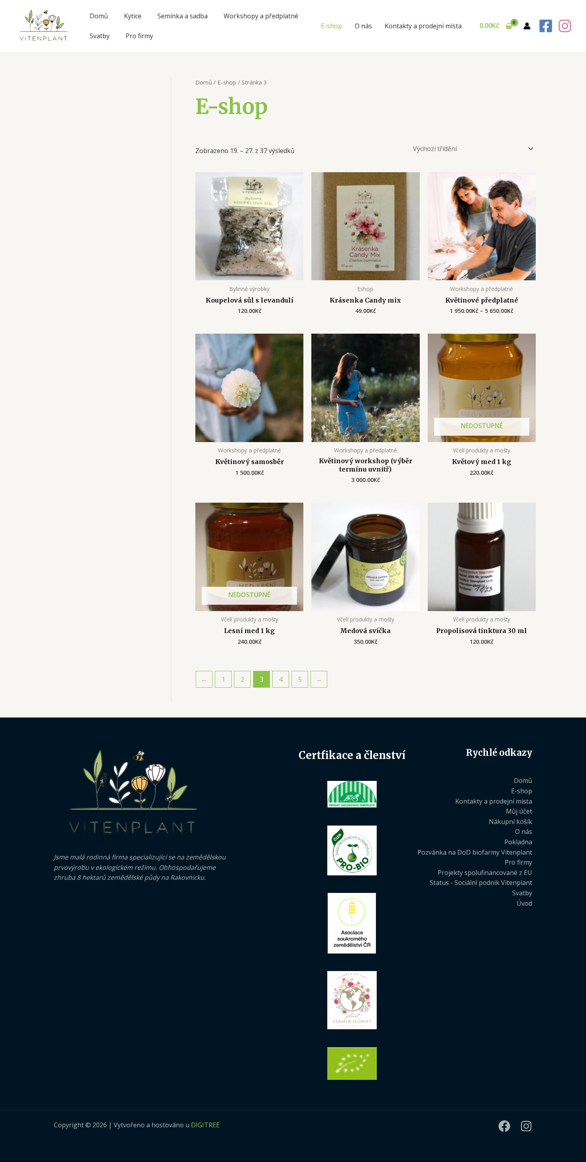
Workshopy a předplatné (261, 16)
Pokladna (518, 842)
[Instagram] (565, 26)
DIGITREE (205, 1125)
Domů (99, 16)
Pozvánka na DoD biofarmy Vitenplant (474, 852)
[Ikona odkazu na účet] (527, 25)
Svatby (100, 35)
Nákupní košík (510, 821)
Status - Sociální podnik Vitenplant (481, 882)
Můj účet (519, 811)
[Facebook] (546, 26)
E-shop (331, 26)
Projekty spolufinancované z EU (485, 872)
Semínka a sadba (182, 16)
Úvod (524, 903)
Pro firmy (139, 35)
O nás (363, 26)
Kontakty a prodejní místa (423, 26)
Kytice (133, 16)
